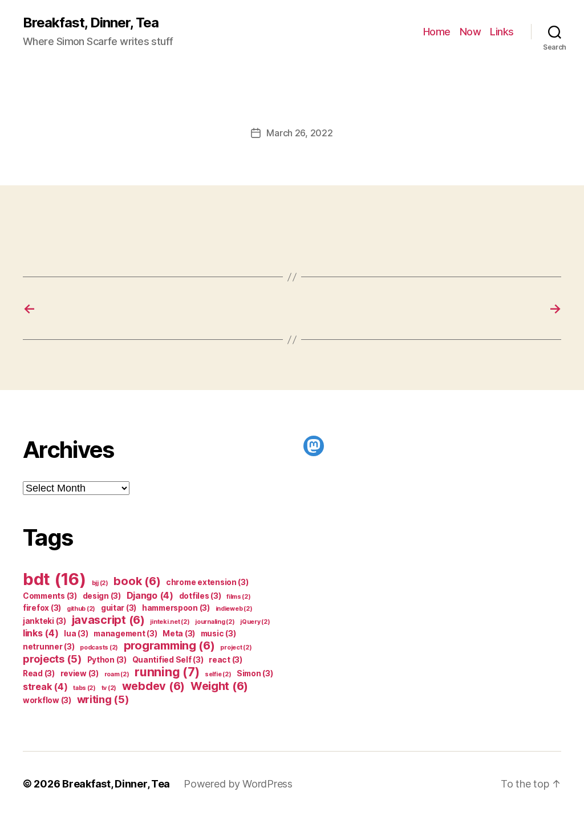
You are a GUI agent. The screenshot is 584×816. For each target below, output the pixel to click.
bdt (54, 579)
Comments (50, 595)
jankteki (44, 621)
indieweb (234, 608)
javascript (108, 620)
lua (76, 633)
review (79, 673)
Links (502, 32)
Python (107, 659)
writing (103, 699)
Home (437, 32)
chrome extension (207, 582)
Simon (255, 673)
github (81, 608)
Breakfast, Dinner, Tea (91, 23)
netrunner (49, 646)
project (236, 647)
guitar (118, 607)
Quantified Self (168, 659)
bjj (100, 583)
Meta (179, 633)
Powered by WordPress (238, 784)
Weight (219, 686)
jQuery (255, 622)
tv (109, 688)
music (218, 633)
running (167, 672)
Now (470, 32)
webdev (153, 686)
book (136, 581)
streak (45, 686)
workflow (47, 700)
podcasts (99, 647)
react (225, 659)
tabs (84, 688)
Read (39, 673)
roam (116, 674)
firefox (42, 607)
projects (52, 658)
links (41, 633)
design (102, 595)
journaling (214, 622)
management (125, 633)
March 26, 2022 (299, 133)
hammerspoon (176, 607)
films (238, 596)
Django (150, 595)
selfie (218, 674)
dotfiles (200, 595)
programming (169, 645)
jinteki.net (169, 622)
